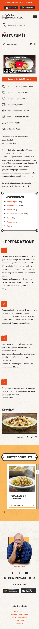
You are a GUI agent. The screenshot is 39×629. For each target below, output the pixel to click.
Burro (9, 218)
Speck (9, 210)
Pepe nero (11, 222)
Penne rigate (12, 202)
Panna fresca (12, 206)
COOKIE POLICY (19, 620)
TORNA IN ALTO (19, 567)
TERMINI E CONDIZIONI (19, 617)
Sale (8, 226)
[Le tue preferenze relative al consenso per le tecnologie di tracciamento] (37, 472)
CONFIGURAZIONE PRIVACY (19, 614)
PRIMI (4, 33)
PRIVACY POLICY (19, 611)
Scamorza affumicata (15, 214)
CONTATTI (19, 623)
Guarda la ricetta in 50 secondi (19, 79)
